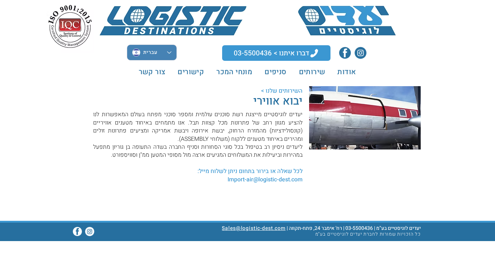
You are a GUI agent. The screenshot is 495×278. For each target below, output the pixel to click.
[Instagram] (360, 53)
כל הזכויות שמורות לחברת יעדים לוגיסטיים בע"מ (368, 234)
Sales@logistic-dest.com (254, 228)
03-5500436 (359, 228)
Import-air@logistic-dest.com (265, 179)
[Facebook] (345, 53)
